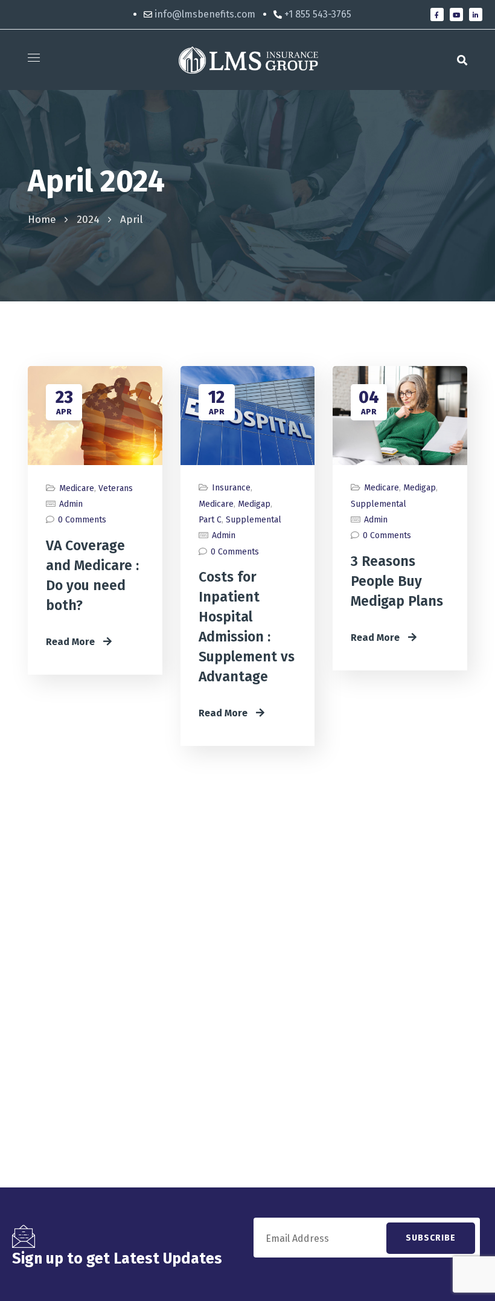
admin (71, 504)
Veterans (115, 488)
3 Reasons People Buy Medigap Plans (397, 581)
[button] (462, 60)
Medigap (254, 504)
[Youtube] (456, 14)
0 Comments (82, 520)
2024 (88, 219)
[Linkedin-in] (475, 14)
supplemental (253, 520)
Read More (71, 641)
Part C (210, 520)
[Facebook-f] (437, 14)
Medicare (76, 488)
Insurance (231, 488)
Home (42, 219)
